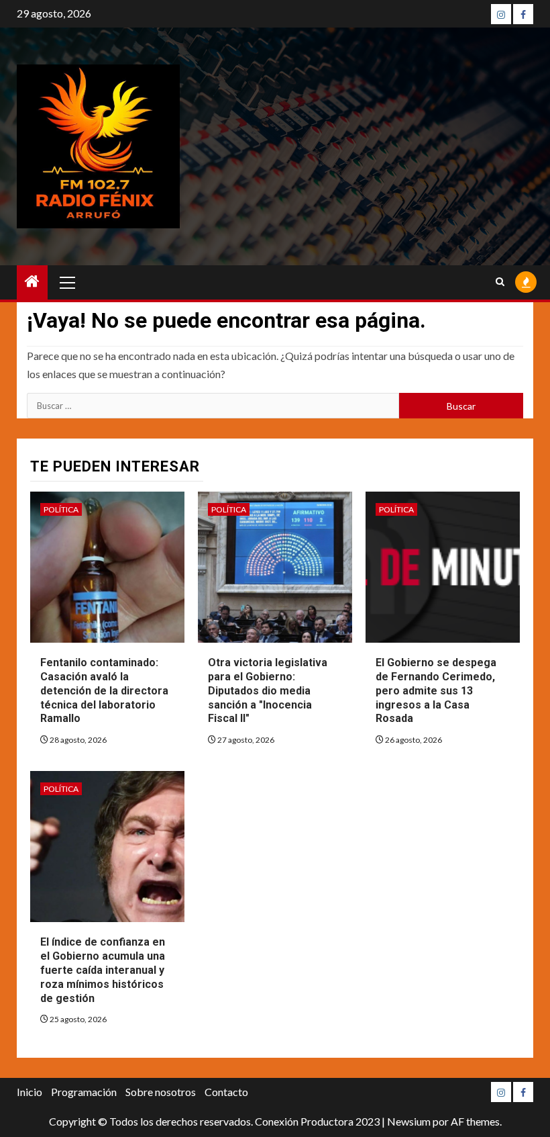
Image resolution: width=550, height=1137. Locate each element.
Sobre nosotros (160, 1091)
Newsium (409, 1121)
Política (61, 509)
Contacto (226, 1091)
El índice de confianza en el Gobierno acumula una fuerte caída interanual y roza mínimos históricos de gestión (102, 970)
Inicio (29, 1091)
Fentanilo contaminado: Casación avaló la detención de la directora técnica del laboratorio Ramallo (104, 690)
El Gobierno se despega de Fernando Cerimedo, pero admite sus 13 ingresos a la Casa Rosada (436, 690)
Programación (84, 1091)
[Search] (500, 282)
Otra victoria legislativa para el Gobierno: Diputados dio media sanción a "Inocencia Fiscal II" (267, 690)
